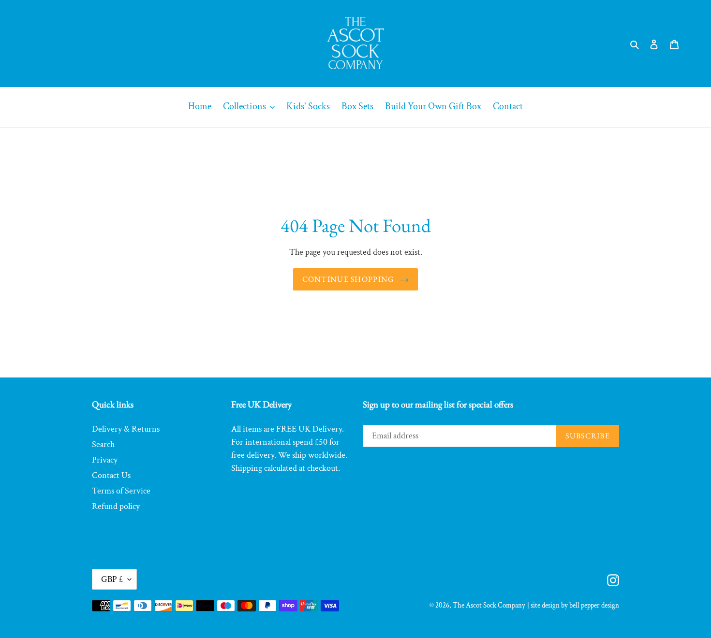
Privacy (105, 459)
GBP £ (112, 579)
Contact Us (111, 475)
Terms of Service (121, 490)
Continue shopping (348, 279)
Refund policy (116, 506)
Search (103, 444)
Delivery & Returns (126, 429)
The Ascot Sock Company (489, 605)
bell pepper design (594, 605)
